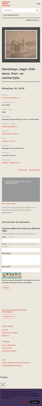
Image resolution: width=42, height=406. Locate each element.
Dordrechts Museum (9, 351)
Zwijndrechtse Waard (9, 134)
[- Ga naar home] (19, 3)
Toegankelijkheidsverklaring (12, 365)
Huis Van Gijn (7, 348)
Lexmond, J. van (7, 141)
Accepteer (34, 402)
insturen (6, 287)
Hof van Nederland (8, 345)
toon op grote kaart (9, 203)
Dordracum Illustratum (10, 98)
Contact (5, 330)
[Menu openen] (38, 3)
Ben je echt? (6, 266)
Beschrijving (6, 253)
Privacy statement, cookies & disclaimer (16, 363)
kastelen (5, 163)
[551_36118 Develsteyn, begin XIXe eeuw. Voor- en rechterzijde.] (21, 58)
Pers (3, 360)
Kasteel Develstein (8, 126)
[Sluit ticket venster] (2, 384)
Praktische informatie (9, 333)
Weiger (24, 402)
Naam (8, 237)
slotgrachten (14, 163)
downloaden (35, 170)
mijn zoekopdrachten (11, 15)
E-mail (20, 245)
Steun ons (5, 335)
